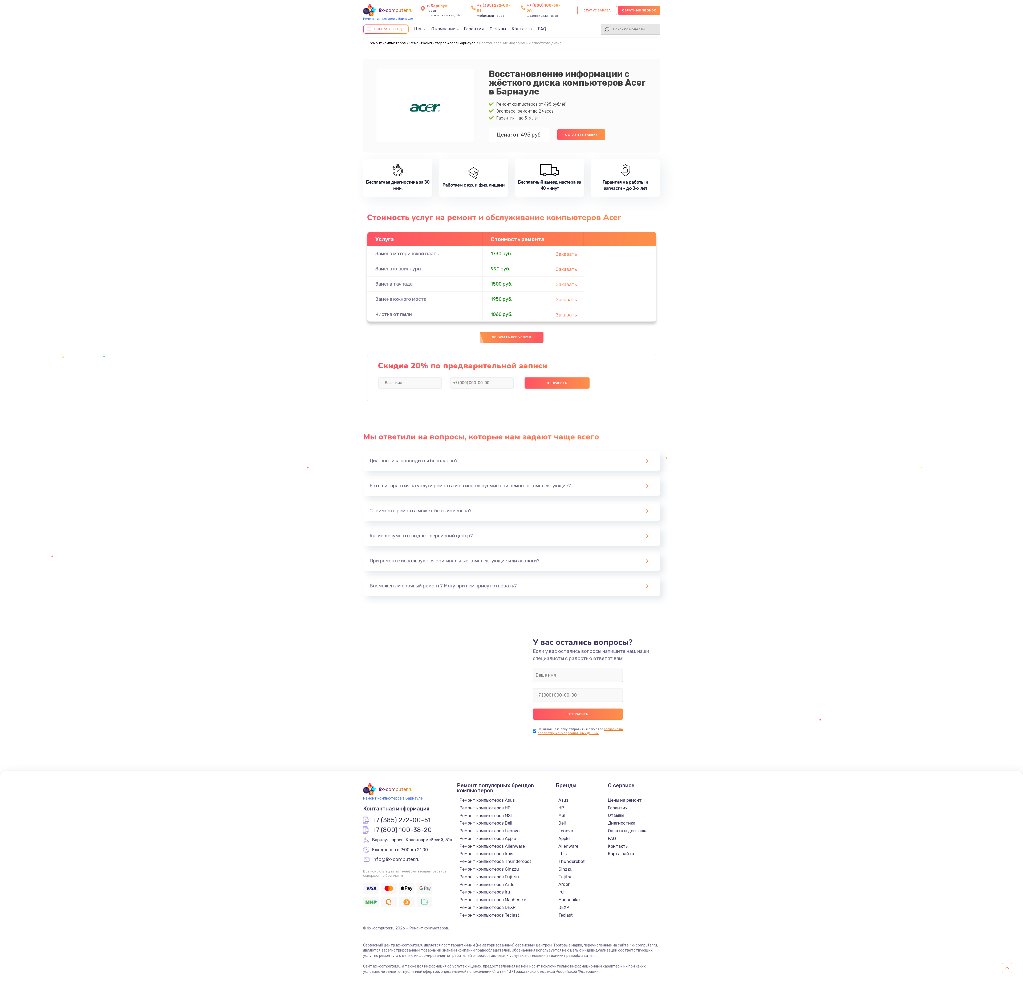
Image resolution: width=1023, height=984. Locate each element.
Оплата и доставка (628, 830)
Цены (419, 28)
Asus (563, 800)
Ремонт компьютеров (387, 43)
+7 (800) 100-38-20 (402, 830)
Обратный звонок (639, 10)
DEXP (563, 907)
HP (561, 807)
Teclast (565, 915)
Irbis (562, 853)
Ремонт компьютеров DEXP (487, 907)
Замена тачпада (394, 284)
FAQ (542, 28)
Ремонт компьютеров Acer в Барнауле (442, 43)
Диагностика (621, 823)
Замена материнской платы (407, 254)
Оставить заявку (581, 135)
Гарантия (474, 28)
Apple (564, 838)
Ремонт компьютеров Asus (487, 800)
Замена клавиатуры (398, 269)
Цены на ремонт (625, 800)
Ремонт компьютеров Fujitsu (489, 876)
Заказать (566, 254)
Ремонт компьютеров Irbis (486, 853)
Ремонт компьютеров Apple (488, 838)
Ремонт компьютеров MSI (486, 815)
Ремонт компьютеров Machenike (493, 899)
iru (561, 892)
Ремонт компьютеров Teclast (489, 915)
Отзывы (498, 28)
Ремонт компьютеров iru (485, 892)
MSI (561, 815)
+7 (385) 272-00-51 (401, 820)
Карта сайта (621, 853)
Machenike (569, 899)
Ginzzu (565, 869)
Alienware (568, 846)
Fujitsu (565, 876)
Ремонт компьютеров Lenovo (489, 830)
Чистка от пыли (393, 314)
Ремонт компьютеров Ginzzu (489, 869)
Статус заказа (597, 10)
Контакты (522, 28)
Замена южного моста (401, 299)
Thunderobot (571, 861)
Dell (562, 823)
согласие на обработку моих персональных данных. (580, 731)
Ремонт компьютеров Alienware (492, 846)
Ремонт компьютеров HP (485, 807)
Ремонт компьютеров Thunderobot (495, 861)
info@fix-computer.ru (396, 859)
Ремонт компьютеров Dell (486, 823)
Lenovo (565, 830)
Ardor (564, 884)
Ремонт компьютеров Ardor (488, 884)
